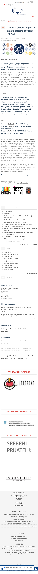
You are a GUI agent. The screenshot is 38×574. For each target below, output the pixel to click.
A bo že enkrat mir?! (7, 312)
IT (14, 5)
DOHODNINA (19, 541)
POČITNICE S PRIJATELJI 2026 (9, 309)
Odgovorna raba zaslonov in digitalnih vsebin (18, 239)
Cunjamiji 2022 (8, 261)
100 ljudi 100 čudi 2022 (11, 259)
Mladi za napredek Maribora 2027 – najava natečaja (16, 307)
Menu (32, 17)
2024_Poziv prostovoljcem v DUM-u (15, 222)
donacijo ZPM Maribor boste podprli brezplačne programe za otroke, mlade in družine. (19, 553)
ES (12, 5)
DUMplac (7, 213)
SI (4, 5)
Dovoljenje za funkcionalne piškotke (26, 567)
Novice (9, 20)
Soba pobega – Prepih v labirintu (14, 236)
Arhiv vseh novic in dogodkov (28, 244)
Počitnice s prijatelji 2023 (12, 241)
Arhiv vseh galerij (32, 273)
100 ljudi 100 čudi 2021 (11, 263)
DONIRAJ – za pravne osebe (19, 538)
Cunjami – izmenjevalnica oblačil (14, 226)
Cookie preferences (36, 569)
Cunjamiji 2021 (8, 265)
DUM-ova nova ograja (11, 267)
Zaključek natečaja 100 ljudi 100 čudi (15, 220)
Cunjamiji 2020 (8, 270)
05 (11, 131)
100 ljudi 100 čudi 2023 (11, 254)
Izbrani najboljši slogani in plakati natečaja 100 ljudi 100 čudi (21, 30)
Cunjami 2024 (8, 252)
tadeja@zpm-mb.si (22, 183)
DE (9, 5)
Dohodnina (4, 331)
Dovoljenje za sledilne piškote (11, 567)
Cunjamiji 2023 (8, 256)
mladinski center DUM (10, 40)
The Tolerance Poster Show (24, 141)
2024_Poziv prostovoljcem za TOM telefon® (18, 224)
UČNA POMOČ (8, 211)
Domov (3, 20)
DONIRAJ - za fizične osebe (19, 536)
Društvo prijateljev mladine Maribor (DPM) (13, 329)
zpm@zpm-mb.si (7, 298)
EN (6, 5)
